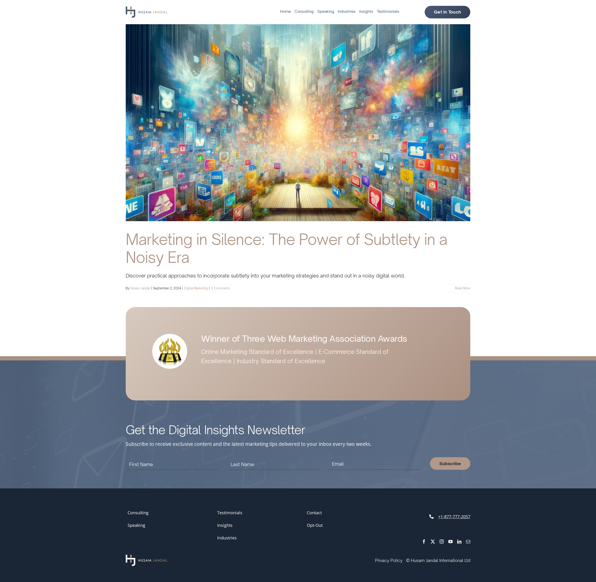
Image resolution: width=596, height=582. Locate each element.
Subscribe (450, 463)
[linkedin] (459, 541)
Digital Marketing (196, 288)
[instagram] (442, 541)
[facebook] (424, 541)
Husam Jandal (140, 288)
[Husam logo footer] (146, 557)
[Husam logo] (146, 9)
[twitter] (433, 541)
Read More (462, 288)
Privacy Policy (389, 560)
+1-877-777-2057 (454, 516)
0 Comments (220, 288)
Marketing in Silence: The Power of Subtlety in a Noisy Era (286, 248)
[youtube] (450, 541)
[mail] (468, 541)
